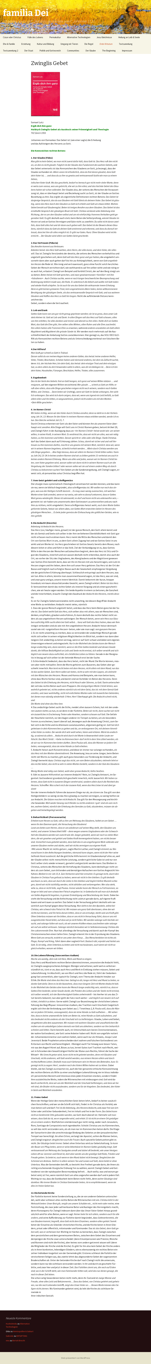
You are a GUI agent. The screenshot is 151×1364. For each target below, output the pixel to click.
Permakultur (55, 37)
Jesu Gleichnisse (104, 37)
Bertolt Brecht (18, 1340)
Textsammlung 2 (10, 50)
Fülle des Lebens (35, 37)
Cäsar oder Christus (12, 37)
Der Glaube (91, 50)
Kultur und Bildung (45, 44)
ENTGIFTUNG (21, 1336)
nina (7, 1340)
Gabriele (9, 1336)
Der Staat (28, 50)
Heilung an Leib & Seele (129, 37)
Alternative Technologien (78, 37)
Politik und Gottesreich (50, 50)
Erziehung (26, 44)
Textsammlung (125, 44)
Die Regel (88, 44)
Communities (73, 50)
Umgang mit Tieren (69, 44)
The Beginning (109, 50)
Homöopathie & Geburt (23, 1331)
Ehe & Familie (9, 44)
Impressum (127, 50)
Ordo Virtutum (106, 44)
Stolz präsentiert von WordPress (75, 1358)
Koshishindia (11, 1323)
